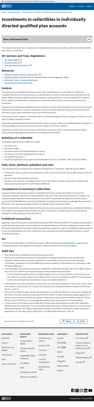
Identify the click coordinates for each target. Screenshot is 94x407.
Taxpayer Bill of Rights (26, 342)
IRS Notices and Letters (45, 339)
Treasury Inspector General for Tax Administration (83, 346)
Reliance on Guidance (28, 377)
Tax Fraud (42, 355)
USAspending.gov (82, 357)
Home (4, 12)
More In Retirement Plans (15, 39)
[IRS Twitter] (77, 390)
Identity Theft (44, 345)
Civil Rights (24, 363)
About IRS (6, 338)
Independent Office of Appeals (27, 357)
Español (60, 338)
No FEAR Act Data (27, 372)
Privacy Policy (75, 398)
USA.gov (79, 353)
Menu (89, 6)
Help (4, 359)
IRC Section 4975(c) (12, 62)
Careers (5, 343)
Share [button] (68, 321)
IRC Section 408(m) (11, 60)
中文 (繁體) (61, 347)
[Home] (6, 6)
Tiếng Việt (61, 361)
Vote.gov (79, 362)
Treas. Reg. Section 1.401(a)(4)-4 (17, 65)
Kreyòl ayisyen (62, 366)
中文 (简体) (61, 343)
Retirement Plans (14, 12)
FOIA (22, 367)
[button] (81, 6)
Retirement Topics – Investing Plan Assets (21, 80)
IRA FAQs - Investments (77, 243)
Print (82, 321)
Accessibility (87, 398)
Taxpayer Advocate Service (27, 349)
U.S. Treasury (81, 338)
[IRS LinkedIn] (85, 390)
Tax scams (43, 350)
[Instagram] (81, 390)
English (60, 370)
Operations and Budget (8, 348)
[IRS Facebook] (73, 390)
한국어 (60, 352)
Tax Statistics (7, 355)
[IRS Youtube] (90, 390)
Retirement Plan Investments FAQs (18, 83)
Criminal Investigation (44, 360)
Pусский (60, 356)
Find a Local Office (9, 364)
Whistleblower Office (44, 368)
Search (72, 6)
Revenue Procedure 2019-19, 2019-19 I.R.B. (22, 74)
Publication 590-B (11, 77)
